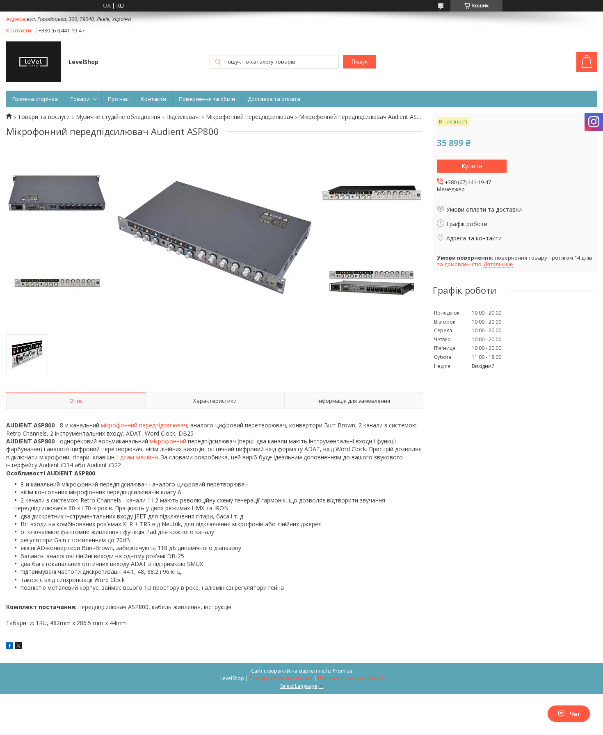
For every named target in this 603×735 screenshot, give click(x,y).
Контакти (153, 99)
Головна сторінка (35, 99)
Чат (575, 713)
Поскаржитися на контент (281, 678)
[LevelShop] (33, 62)
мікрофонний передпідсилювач (144, 425)
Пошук (360, 62)
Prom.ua (342, 670)
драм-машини (139, 457)
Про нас (118, 99)
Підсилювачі (183, 117)
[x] (18, 647)
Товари (80, 99)
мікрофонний (168, 441)
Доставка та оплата (274, 99)
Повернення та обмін (207, 99)
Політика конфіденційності (350, 678)
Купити (471, 166)
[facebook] (9, 647)
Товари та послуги (44, 117)
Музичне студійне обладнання (118, 117)
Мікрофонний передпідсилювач (249, 117)
